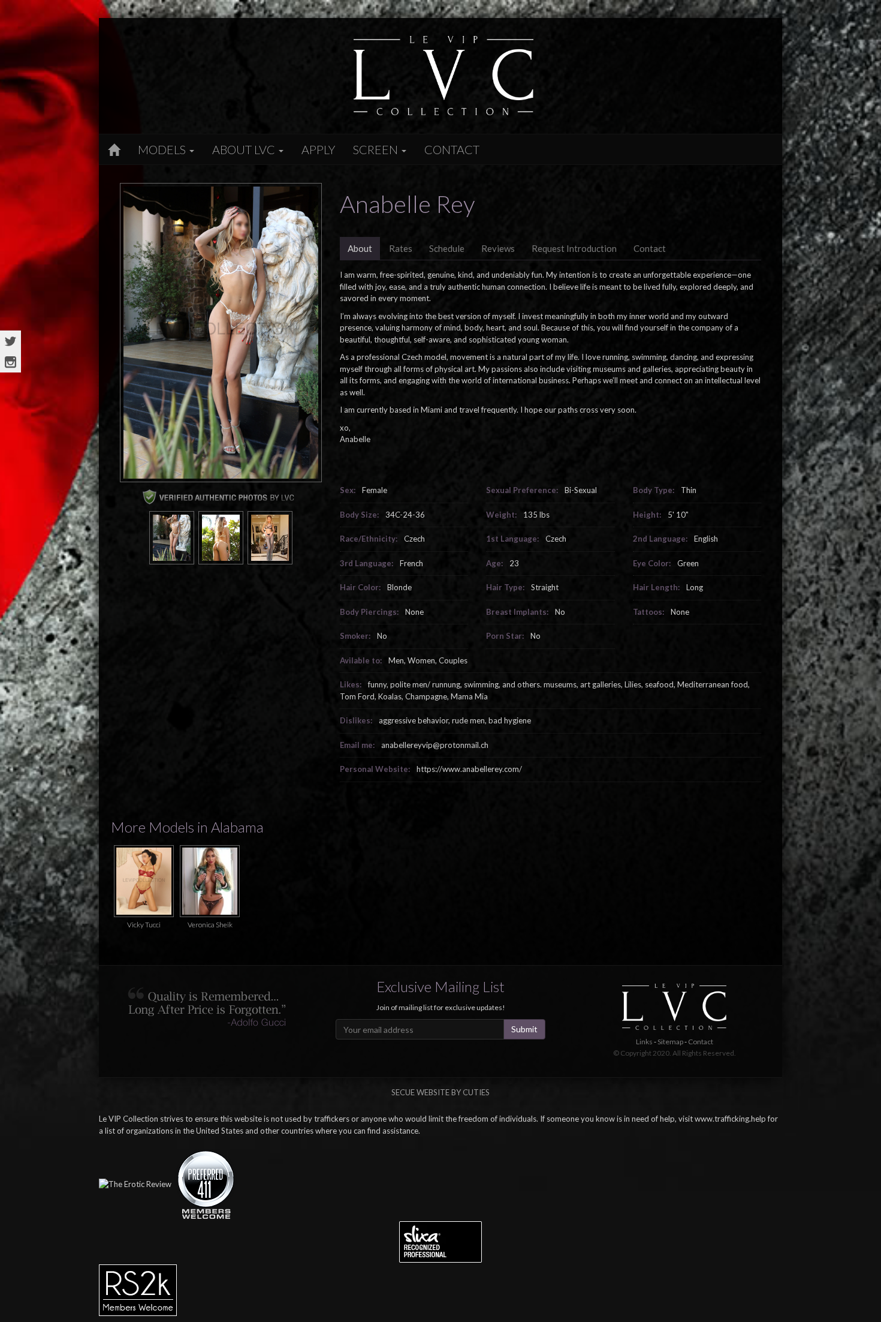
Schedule (446, 248)
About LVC (244, 149)
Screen (376, 149)
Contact (451, 149)
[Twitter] (10, 340)
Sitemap (670, 1041)
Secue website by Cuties (440, 1092)
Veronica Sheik (210, 924)
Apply (318, 149)
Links (644, 1041)
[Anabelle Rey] (171, 537)
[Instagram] (10, 361)
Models (163, 149)
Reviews (498, 248)
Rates (400, 248)
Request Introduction (574, 248)
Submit (524, 1029)
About (360, 248)
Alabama (237, 827)
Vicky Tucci (144, 924)
